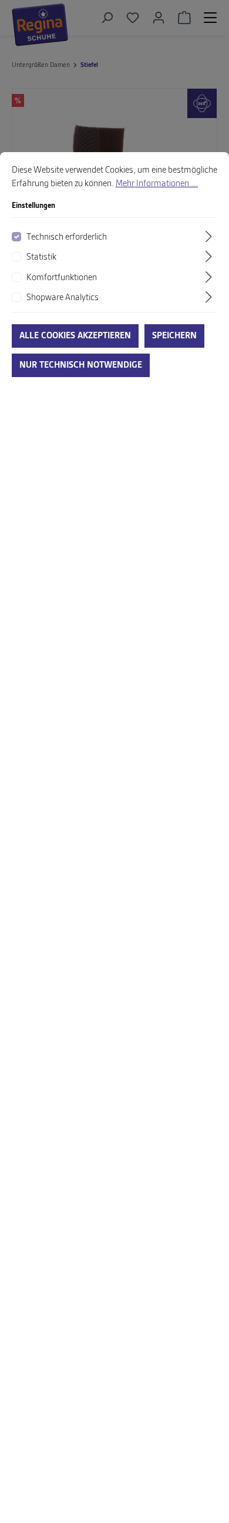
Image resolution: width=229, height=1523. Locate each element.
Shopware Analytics (62, 297)
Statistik (41, 257)
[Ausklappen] (210, 236)
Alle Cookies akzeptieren (75, 336)
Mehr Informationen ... (157, 184)
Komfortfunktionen (61, 278)
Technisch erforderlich (66, 237)
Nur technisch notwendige (80, 365)
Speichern (174, 336)
